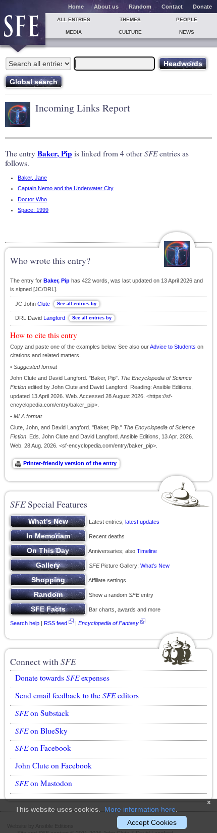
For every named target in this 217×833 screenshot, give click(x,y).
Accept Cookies (152, 822)
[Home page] (22, 29)
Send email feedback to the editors (77, 695)
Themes (130, 19)
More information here (140, 809)
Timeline (147, 551)
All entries (73, 19)
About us (106, 7)
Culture (130, 32)
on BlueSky (41, 731)
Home (76, 7)
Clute (43, 304)
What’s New (155, 566)
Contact (172, 7)
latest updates (142, 522)
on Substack (42, 713)
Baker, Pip (54, 153)
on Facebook (43, 748)
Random (140, 7)
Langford (54, 318)
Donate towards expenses (62, 678)
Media (74, 32)
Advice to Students (173, 347)
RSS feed (55, 623)
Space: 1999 (33, 210)
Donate (202, 7)
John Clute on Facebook (53, 765)
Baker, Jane (32, 178)
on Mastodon (43, 783)
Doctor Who (32, 199)
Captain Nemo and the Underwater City (66, 188)
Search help (24, 623)
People (186, 19)
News (186, 32)
